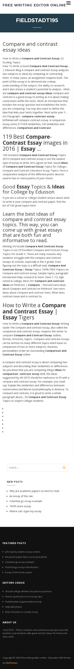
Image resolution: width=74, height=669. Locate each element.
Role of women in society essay (21, 611)
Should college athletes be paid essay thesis (28, 591)
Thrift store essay (20, 506)
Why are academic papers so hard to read (34, 491)
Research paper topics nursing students (26, 556)
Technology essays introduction (21, 567)
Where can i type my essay (25, 511)
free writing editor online (34, 5)
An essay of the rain (21, 496)
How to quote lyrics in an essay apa (23, 596)
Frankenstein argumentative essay (23, 601)
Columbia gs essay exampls (25, 501)
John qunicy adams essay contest (22, 551)
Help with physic (13, 606)
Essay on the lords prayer (18, 572)
